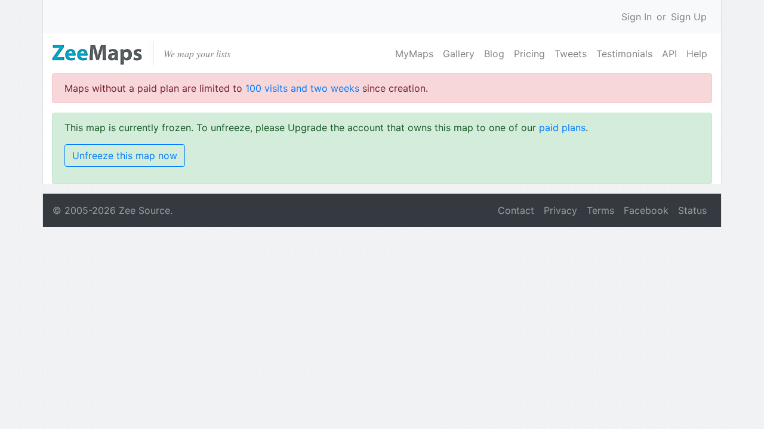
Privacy (560, 210)
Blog (494, 54)
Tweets (570, 54)
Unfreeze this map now (124, 155)
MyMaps (414, 54)
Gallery (459, 54)
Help (696, 54)
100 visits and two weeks (302, 88)
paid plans (562, 127)
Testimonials (624, 54)
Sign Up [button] (689, 17)
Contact (516, 210)
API (669, 54)
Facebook (646, 210)
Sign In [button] (636, 17)
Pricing (529, 54)
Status (692, 210)
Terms (600, 210)
